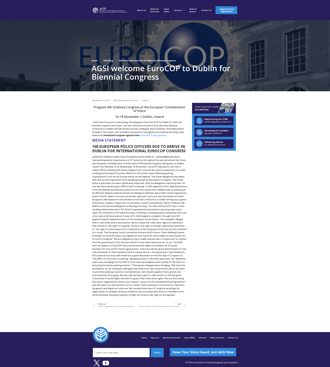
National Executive (154, 10)
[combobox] (121, 352)
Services (178, 10)
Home (95, 60)
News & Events (193, 10)
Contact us (206, 10)
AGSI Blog (108, 60)
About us (141, 10)
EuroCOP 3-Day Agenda (153, 135)
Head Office (167, 10)
